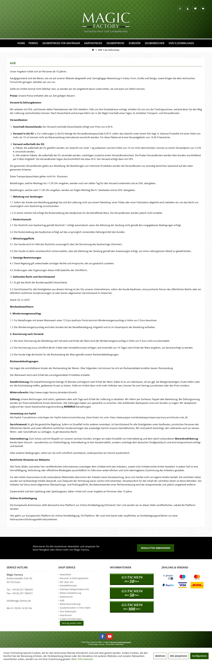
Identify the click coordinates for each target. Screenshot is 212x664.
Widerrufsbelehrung (70, 592)
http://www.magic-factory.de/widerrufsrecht (53, 392)
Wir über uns (67, 581)
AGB (62, 600)
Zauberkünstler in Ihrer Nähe (75, 607)
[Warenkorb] (203, 8)
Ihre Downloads (68, 611)
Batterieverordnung (70, 604)
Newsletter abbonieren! (155, 547)
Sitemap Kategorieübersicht (74, 589)
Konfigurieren (199, 655)
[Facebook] (102, 636)
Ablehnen (160, 655)
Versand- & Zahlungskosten (74, 578)
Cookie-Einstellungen (71, 618)
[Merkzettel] (195, 8)
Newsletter (65, 574)
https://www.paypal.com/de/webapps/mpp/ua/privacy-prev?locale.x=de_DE (149, 417)
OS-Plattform (88, 515)
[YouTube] (109, 636)
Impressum (66, 615)
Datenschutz (66, 596)
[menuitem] (202, 8)
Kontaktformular (68, 585)
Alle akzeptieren (178, 655)
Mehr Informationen (82, 659)
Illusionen (62, 176)
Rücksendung (166, 368)
